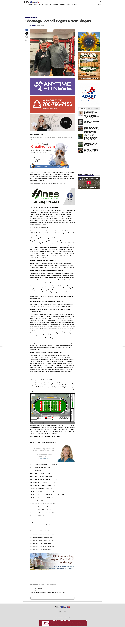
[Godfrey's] (52, 112)
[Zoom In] (43, 423)
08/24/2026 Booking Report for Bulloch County (91, 121)
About (68, 4)
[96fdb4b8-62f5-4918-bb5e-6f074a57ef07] (89, 50)
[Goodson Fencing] (89, 80)
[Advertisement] (89, 163)
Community (48, 4)
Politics (41, 4)
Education (55, 4)
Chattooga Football (43, 584)
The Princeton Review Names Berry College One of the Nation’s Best (91, 144)
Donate (99, 4)
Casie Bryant (33, 25)
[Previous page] (31, 423)
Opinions (62, 4)
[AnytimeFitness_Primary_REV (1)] (52, 94)
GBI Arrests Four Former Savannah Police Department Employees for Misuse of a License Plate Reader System (91, 138)
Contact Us (74, 4)
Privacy (65, 617)
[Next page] (33, 423)
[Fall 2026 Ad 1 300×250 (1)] (86, 99)
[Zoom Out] (40, 423)
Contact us (60, 617)
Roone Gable (52, 584)
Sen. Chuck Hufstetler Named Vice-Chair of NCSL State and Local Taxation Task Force (91, 151)
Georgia (30, 4)
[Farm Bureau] (63, 626)
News (35, 4)
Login (69, 617)
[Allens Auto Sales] (52, 582)
